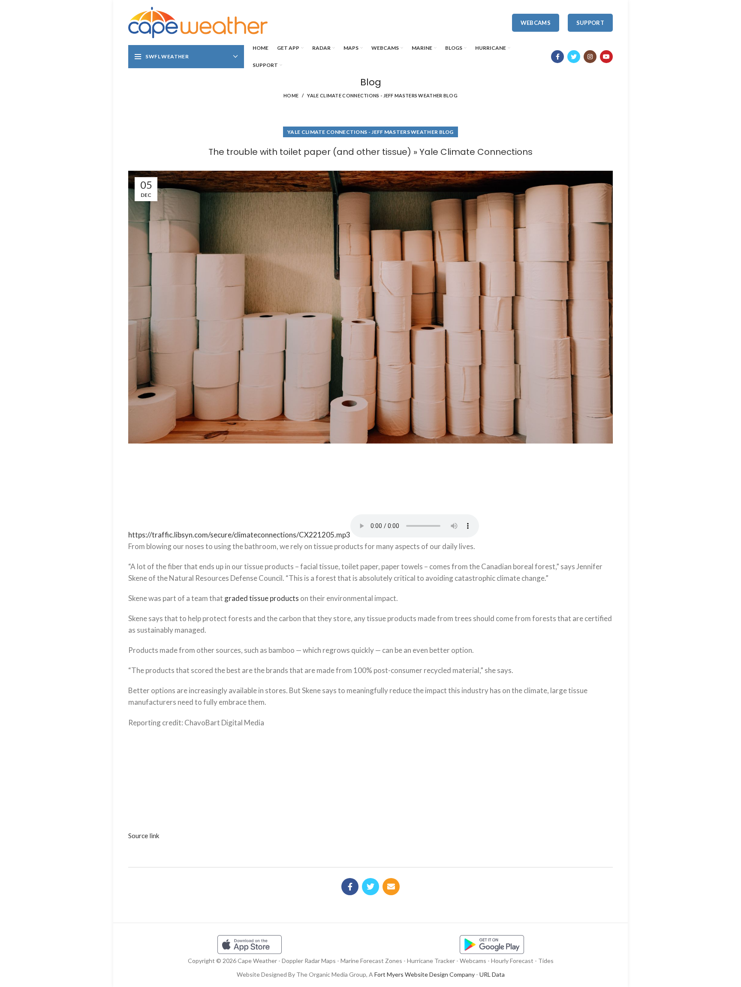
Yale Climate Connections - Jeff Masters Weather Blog (382, 95)
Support (590, 22)
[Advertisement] (370, 475)
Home (290, 95)
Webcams (536, 22)
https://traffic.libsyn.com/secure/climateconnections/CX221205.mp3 (239, 534)
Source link (144, 835)
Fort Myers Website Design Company (424, 974)
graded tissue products (261, 598)
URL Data (492, 974)
